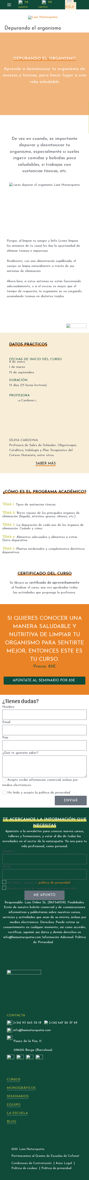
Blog (11, 1121)
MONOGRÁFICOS (21, 1088)
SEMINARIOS (18, 1096)
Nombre (8, 707)
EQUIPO (14, 1105)
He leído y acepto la (38, 882)
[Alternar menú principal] (9, 4)
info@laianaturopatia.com (32, 1030)
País (5, 737)
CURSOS (13, 1079)
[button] (44, 681)
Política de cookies (24, 1168)
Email (6, 722)
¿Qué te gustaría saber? (20, 753)
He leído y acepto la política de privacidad (38, 792)
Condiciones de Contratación (31, 1163)
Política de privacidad (56, 1168)
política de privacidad (54, 882)
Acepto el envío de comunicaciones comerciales (41, 888)
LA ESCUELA (17, 1113)
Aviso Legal (64, 1163)
